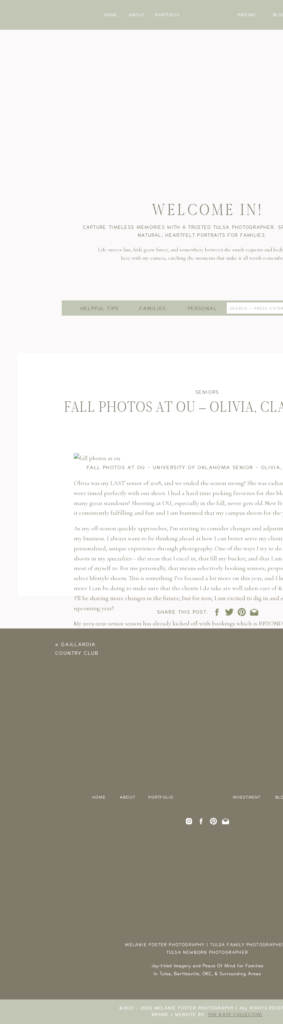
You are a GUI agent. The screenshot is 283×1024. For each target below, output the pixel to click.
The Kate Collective (235, 1014)
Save (85, 775)
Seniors (207, 392)
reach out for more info (131, 663)
